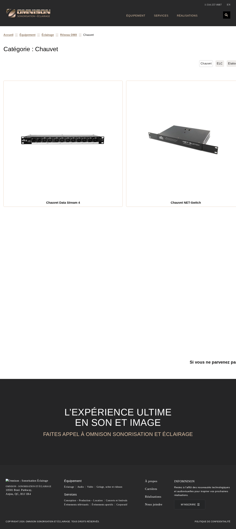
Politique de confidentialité (212, 521)
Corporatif (122, 504)
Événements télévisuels (76, 504)
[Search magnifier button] (226, 15)
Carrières (151, 489)
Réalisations (187, 15)
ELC (220, 63)
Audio (80, 487)
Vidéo (90, 487)
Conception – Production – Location (83, 500)
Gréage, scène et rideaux (109, 487)
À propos (151, 481)
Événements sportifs (102, 504)
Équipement (135, 15)
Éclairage (48, 34)
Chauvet (206, 63)
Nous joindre (153, 504)
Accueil (8, 34)
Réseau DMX (68, 34)
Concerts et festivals (116, 500)
